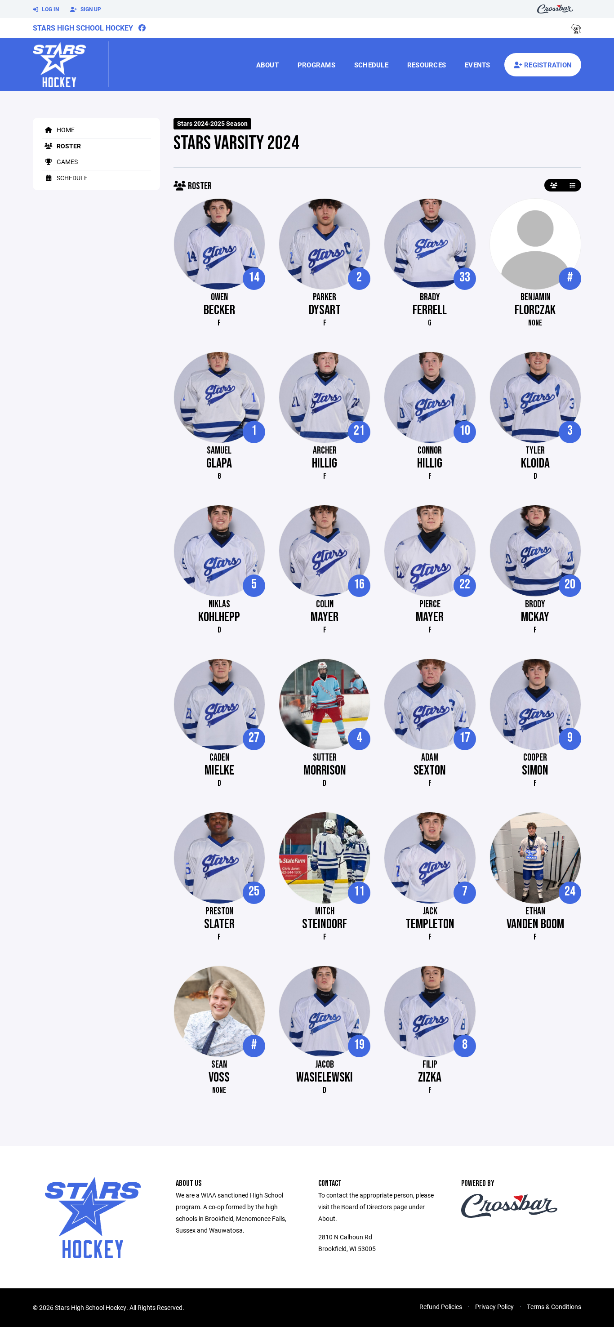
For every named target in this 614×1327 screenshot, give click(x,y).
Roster (68, 146)
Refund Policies (440, 1306)
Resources (426, 64)
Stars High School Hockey (83, 27)
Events (477, 64)
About (267, 64)
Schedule (371, 64)
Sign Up (90, 9)
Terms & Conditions (554, 1306)
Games (66, 161)
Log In (49, 9)
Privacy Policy (494, 1306)
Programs (316, 64)
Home (65, 129)
